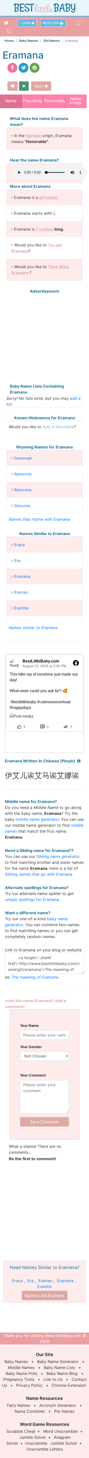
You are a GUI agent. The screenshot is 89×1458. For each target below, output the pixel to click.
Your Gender (31, 1047)
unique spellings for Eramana (32, 899)
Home (9, 41)
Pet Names (64, 1411)
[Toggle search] (9, 31)
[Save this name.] (12, 86)
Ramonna (22, 473)
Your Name (29, 1025)
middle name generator (37, 819)
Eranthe (21, 608)
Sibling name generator (58, 856)
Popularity (32, 100)
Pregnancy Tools (18, 1379)
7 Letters (44, 229)
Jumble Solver (32, 1437)
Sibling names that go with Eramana (38, 874)
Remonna (22, 489)
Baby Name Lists (59, 1367)
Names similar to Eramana (33, 627)
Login (26, 23)
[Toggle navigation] (78, 23)
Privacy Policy (29, 1385)
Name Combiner (30, 1411)
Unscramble (36, 1443)
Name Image (76, 101)
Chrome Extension (69, 1385)
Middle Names (21, 1367)
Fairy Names (18, 1405)
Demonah (23, 458)
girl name (48, 197)
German (33, 135)
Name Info (10, 102)
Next (39, 86)
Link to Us (53, 1379)
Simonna (22, 505)
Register (51, 23)
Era (17, 560)
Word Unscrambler (60, 1431)
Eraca (19, 544)
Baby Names (28, 41)
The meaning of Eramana (35, 977)
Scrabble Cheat (20, 1431)
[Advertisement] (44, 338)
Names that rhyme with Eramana (39, 519)
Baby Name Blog (62, 1373)
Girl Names (51, 41)
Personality (54, 100)
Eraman (21, 592)
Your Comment (33, 1075)
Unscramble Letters (44, 1449)
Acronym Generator (57, 1405)
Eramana (22, 576)
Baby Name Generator (58, 1361)
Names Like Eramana (44, 1295)
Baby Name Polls (21, 1373)
